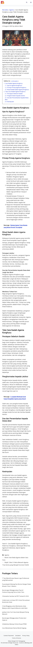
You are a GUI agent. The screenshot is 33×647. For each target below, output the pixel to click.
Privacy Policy (25, 635)
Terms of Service (16, 638)
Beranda (5, 10)
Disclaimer (18, 635)
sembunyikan (14, 81)
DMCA (16, 644)
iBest (6, 642)
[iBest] (2, 2)
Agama (11, 10)
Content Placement (9, 635)
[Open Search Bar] (27, 2)
